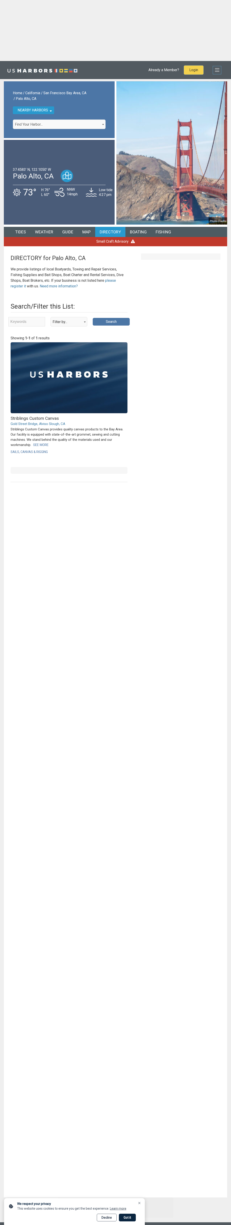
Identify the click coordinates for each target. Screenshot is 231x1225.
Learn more (118, 1208)
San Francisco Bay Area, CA (64, 93)
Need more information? (59, 286)
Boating (138, 232)
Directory (110, 232)
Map (86, 232)
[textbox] (59, 124)
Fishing (163, 232)
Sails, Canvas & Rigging (29, 452)
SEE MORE (41, 445)
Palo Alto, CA (26, 98)
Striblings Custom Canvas (35, 418)
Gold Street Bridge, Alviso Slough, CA (38, 424)
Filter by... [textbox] (60, 322)
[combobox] (59, 124)
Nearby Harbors (33, 110)
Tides (20, 232)
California (32, 93)
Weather (44, 232)
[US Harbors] (42, 70)
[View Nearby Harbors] (67, 176)
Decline (107, 1217)
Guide (67, 232)
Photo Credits (218, 221)
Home (17, 93)
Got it (127, 1217)
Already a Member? (163, 70)
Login (193, 70)
